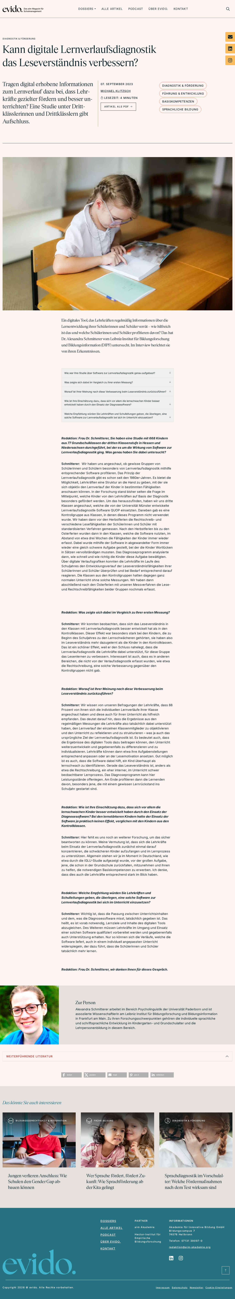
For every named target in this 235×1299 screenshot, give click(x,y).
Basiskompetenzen (178, 101)
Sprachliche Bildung (180, 109)
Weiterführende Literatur (29, 1056)
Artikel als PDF (116, 106)
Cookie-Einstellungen (218, 1287)
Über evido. (158, 9)
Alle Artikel (112, 9)
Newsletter (197, 1287)
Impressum (163, 1287)
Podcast (135, 9)
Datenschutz (180, 1287)
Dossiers (85, 9)
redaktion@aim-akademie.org (190, 1247)
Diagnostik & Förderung (19, 38)
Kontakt (181, 9)
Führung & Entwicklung (183, 93)
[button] (71, 1075)
